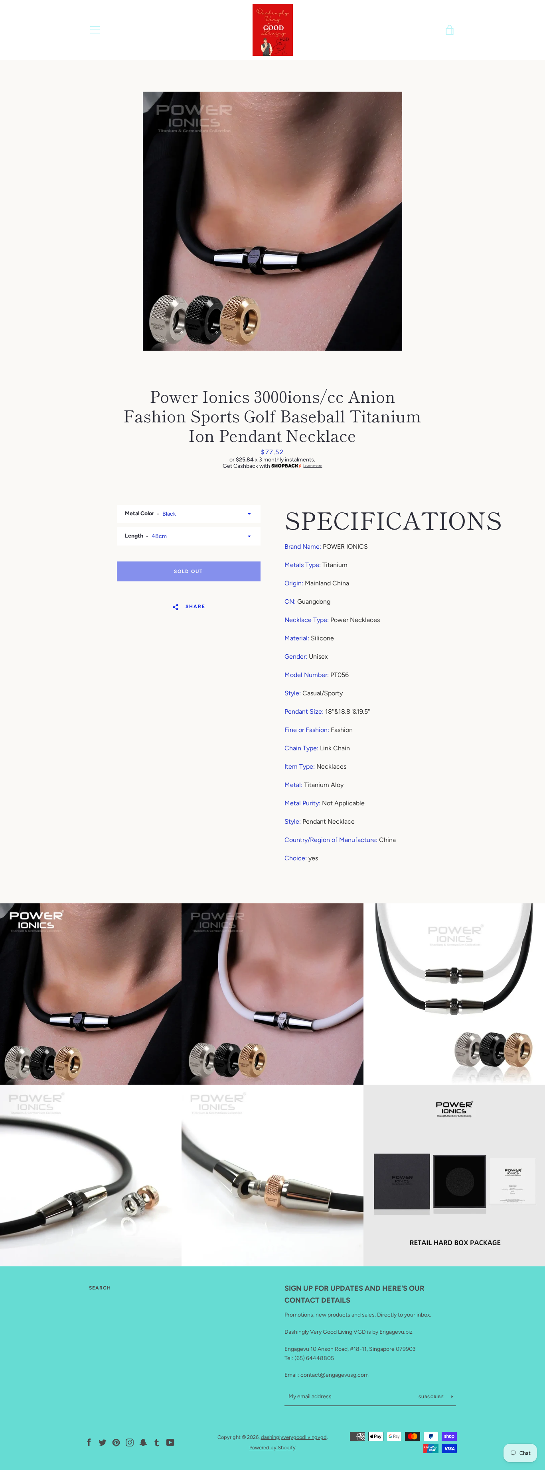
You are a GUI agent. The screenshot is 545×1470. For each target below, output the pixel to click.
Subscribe (432, 1396)
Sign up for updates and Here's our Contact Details (354, 1294)
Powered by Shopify (272, 1447)
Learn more (312, 466)
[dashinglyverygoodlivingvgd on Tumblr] (157, 1442)
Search (100, 1288)
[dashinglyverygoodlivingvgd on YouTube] (170, 1442)
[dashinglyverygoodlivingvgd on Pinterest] (116, 1442)
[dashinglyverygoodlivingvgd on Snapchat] (143, 1442)
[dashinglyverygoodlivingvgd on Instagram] (130, 1442)
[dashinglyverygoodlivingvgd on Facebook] (89, 1442)
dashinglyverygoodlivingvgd (294, 1437)
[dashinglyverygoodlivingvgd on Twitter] (103, 1442)
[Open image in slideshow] (272, 221)
